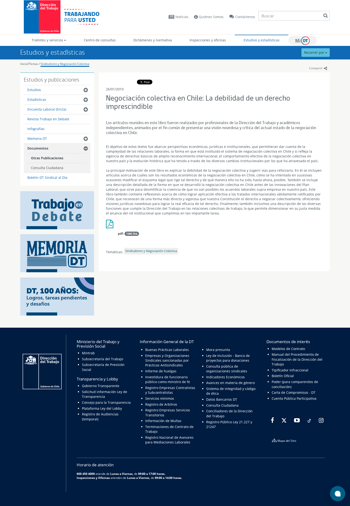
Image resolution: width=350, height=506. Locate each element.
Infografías (36, 128)
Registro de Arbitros (161, 404)
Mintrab (88, 353)
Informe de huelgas (160, 371)
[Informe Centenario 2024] (57, 296)
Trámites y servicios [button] (48, 40)
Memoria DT (37, 138)
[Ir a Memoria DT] (57, 253)
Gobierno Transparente (100, 386)
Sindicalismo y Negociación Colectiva (64, 64)
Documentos (37, 148)
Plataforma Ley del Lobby (102, 408)
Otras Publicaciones (47, 158)
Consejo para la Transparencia (106, 402)
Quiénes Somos (211, 17)
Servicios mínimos (159, 398)
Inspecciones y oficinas (208, 40)
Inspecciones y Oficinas (93, 478)
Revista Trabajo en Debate (48, 119)
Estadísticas (36, 99)
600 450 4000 (86, 474)
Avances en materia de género (230, 382)
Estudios (34, 90)
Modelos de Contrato (288, 348)
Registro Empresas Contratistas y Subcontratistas (170, 390)
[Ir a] (110, 226)
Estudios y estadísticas (262, 40)
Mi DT (302, 40)
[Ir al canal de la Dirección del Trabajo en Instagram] (321, 420)
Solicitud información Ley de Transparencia (104, 394)
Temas (33, 64)
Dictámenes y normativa (152, 40)
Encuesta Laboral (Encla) (46, 109)
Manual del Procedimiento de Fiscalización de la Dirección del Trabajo (297, 359)
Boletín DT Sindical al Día (47, 177)
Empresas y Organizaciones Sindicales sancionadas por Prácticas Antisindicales (167, 360)
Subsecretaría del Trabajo (102, 359)
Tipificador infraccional (290, 370)
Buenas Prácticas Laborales (167, 349)
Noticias (181, 17)
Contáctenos (245, 17)
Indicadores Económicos (225, 377)
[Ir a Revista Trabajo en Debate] (57, 209)
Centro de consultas (100, 40)
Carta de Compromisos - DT (293, 392)
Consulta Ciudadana (47, 167)
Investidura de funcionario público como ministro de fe (167, 379)
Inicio (23, 64)
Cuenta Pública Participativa (294, 398)
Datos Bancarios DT (221, 399)
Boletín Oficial (283, 376)
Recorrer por (314, 52)
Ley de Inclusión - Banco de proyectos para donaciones (228, 358)
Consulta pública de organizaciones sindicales (226, 368)
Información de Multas (163, 420)
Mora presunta (218, 349)
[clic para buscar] (325, 15)
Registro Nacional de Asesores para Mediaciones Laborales (169, 439)
